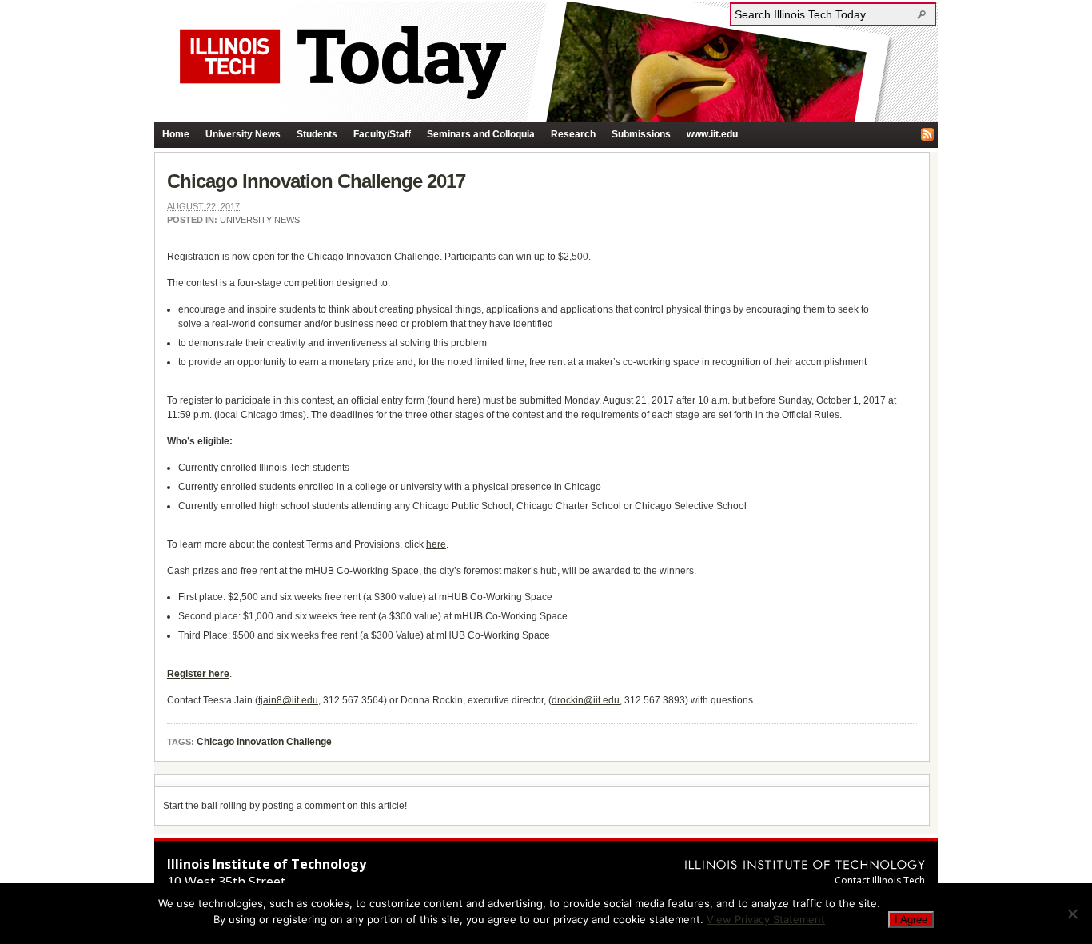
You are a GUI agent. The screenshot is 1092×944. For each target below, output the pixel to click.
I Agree (911, 920)
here (436, 544)
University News (243, 134)
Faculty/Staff (382, 134)
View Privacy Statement (766, 919)
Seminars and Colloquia (481, 134)
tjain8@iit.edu (288, 700)
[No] (1072, 914)
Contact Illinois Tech (880, 880)
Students (317, 134)
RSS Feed (927, 134)
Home (175, 134)
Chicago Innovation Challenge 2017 (316, 181)
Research (573, 134)
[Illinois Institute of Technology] (805, 864)
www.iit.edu (712, 134)
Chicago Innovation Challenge (264, 741)
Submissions (641, 134)
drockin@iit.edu (586, 700)
